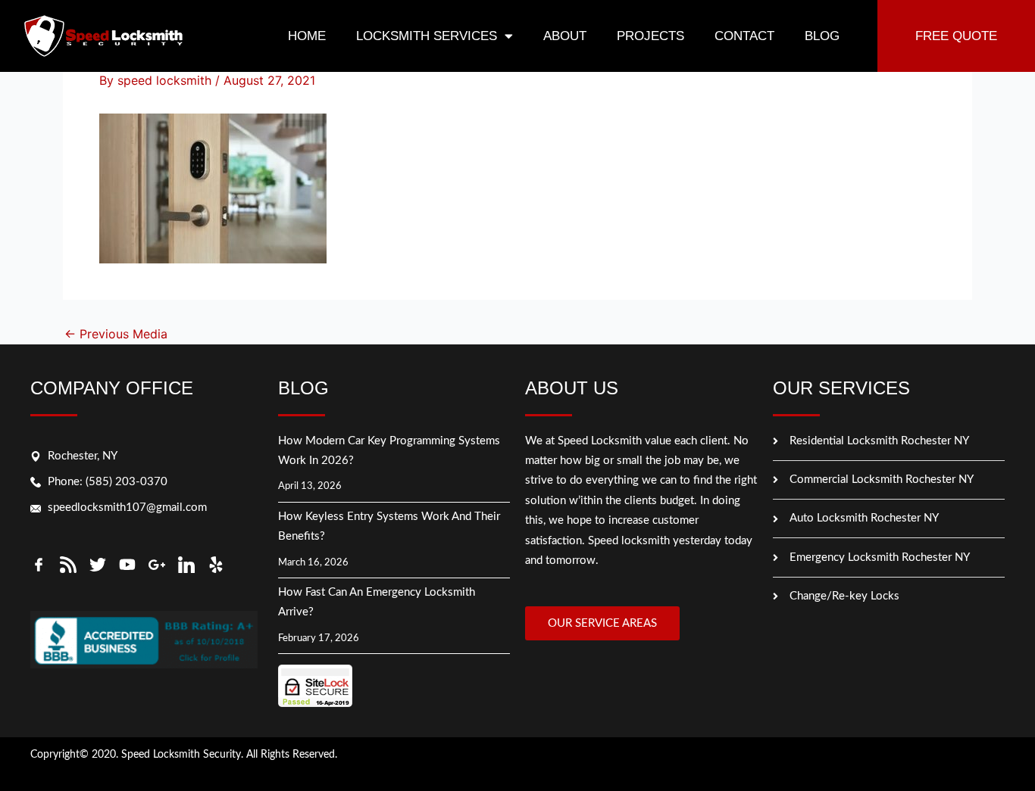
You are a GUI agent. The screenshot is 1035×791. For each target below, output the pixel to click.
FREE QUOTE (956, 36)
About (564, 36)
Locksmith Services (426, 36)
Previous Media (115, 334)
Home (307, 36)
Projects (650, 36)
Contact (744, 36)
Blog (822, 36)
